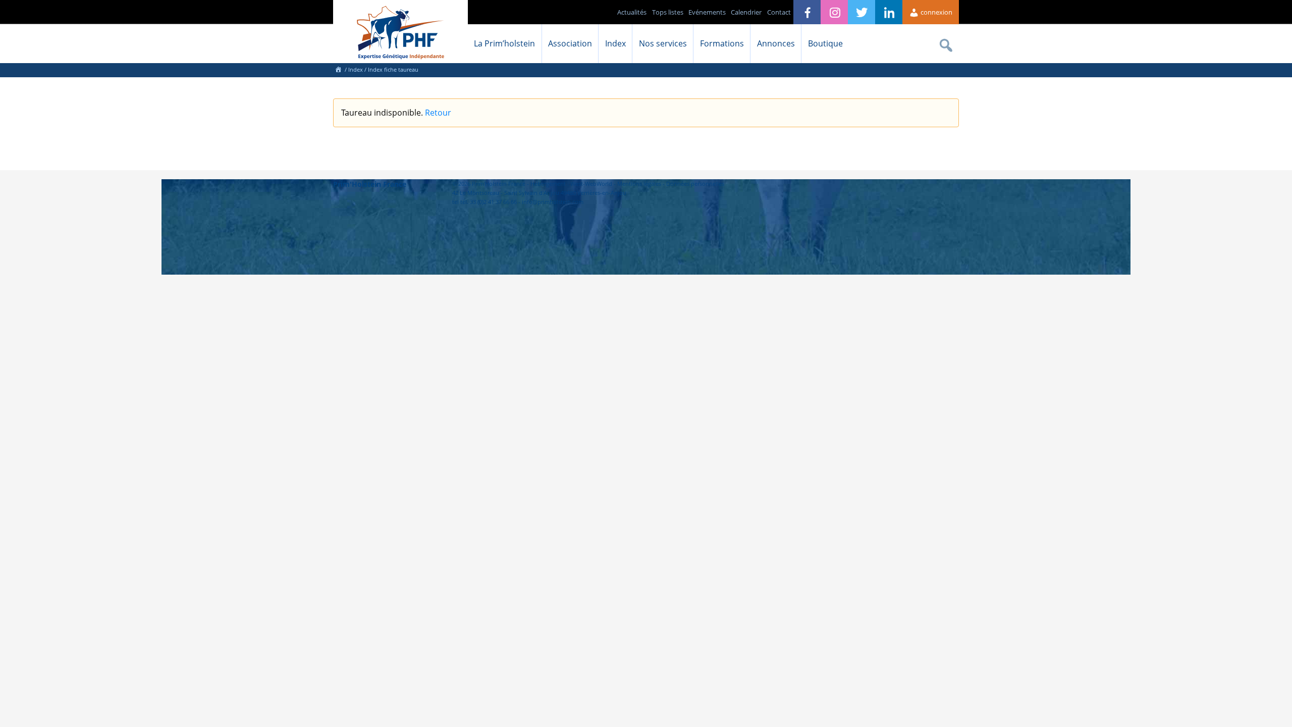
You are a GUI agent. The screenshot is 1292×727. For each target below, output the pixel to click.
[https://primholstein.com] (338, 69)
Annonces (776, 43)
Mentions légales (639, 183)
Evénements (707, 12)
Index (615, 43)
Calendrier (746, 12)
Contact (779, 12)
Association (570, 43)
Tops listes (667, 12)
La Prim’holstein (504, 43)
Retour (438, 112)
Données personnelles (695, 183)
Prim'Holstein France (369, 184)
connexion (935, 12)
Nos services (663, 43)
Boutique (825, 43)
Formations (722, 43)
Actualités (632, 12)
